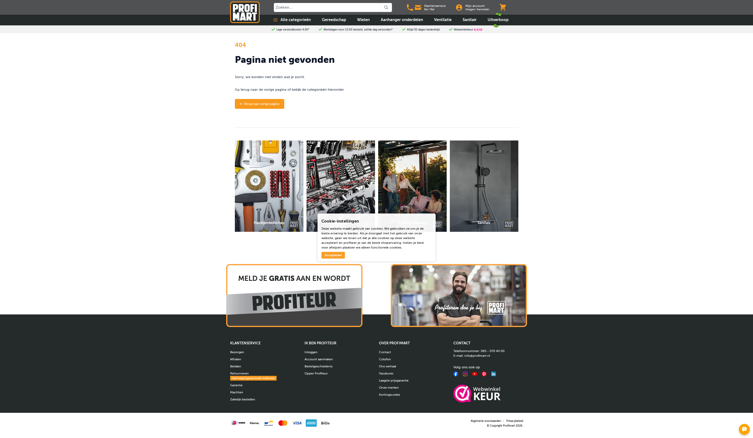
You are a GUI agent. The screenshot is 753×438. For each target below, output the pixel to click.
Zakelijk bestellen (242, 399)
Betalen (235, 366)
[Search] (386, 7)
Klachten (236, 392)
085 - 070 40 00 (493, 351)
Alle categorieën (296, 20)
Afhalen (235, 359)
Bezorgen (237, 352)
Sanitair (470, 20)
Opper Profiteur (316, 373)
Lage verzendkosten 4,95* (292, 29)
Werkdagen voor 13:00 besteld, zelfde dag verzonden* (358, 29)
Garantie (236, 385)
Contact (385, 352)
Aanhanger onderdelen (402, 20)
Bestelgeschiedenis (319, 366)
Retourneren (252, 376)
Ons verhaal (387, 366)
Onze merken (389, 387)
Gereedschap (334, 20)
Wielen (363, 20)
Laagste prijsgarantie (393, 380)
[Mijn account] (459, 7)
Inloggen (470, 9)
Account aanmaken (319, 359)
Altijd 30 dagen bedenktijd (423, 29)
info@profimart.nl (477, 356)
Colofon (385, 359)
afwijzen (335, 247)
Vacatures (386, 373)
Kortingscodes (389, 394)
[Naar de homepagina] (245, 12)
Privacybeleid (514, 421)
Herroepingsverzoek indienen (253, 378)
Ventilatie (443, 20)
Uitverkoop (498, 20)
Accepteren (333, 255)
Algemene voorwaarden (486, 421)
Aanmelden (483, 9)
